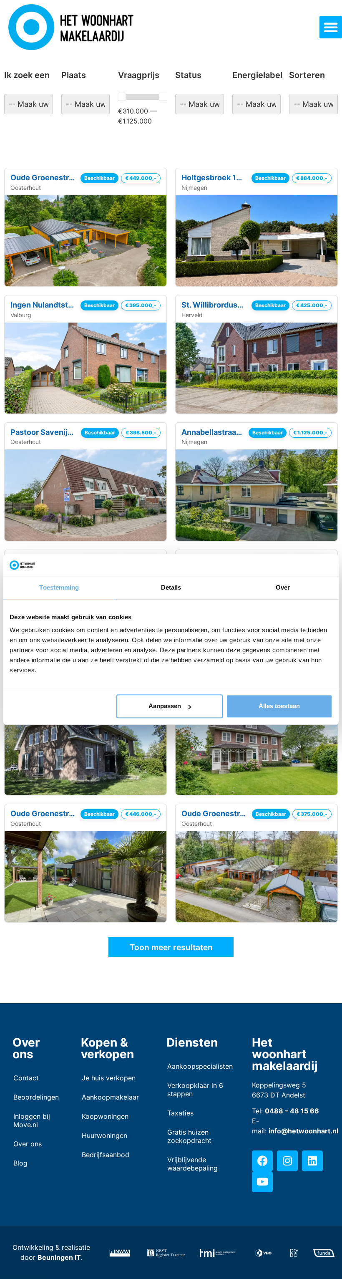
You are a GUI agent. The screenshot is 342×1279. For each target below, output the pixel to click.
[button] (330, 27)
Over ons (27, 1144)
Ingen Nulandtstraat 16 (42, 304)
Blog (20, 1163)
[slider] (122, 97)
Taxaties (180, 1113)
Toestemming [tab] (59, 587)
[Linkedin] (312, 1160)
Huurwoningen (104, 1135)
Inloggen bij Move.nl (31, 1120)
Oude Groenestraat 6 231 (42, 177)
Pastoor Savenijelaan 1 (43, 432)
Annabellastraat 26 (212, 432)
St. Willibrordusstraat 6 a (213, 304)
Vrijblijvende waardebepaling (192, 1163)
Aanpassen (164, 706)
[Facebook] (262, 1160)
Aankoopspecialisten (197, 1066)
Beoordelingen (34, 1097)
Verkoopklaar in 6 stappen (195, 1089)
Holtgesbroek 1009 (213, 177)
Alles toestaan (279, 706)
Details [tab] (171, 587)
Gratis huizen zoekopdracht (189, 1136)
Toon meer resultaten (171, 947)
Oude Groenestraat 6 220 (214, 813)
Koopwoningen (105, 1116)
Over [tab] (283, 587)
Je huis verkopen (109, 1078)
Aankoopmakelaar (110, 1097)
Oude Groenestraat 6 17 (42, 813)
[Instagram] (287, 1160)
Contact (26, 1078)
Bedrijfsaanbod (105, 1154)
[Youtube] (262, 1181)
